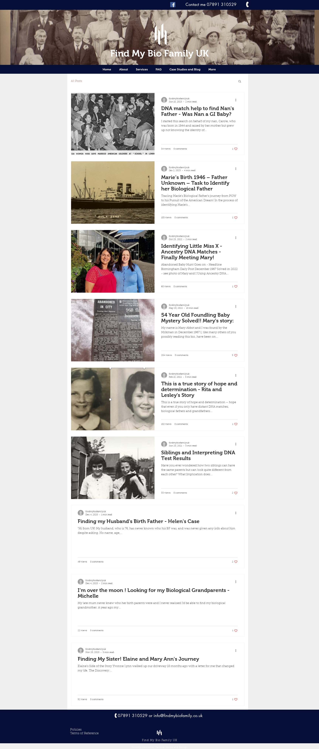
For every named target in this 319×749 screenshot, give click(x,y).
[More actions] (237, 100)
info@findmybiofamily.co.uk (178, 715)
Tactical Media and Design (171, 747)
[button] (239, 82)
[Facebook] (172, 4)
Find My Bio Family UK (159, 53)
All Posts (76, 81)
